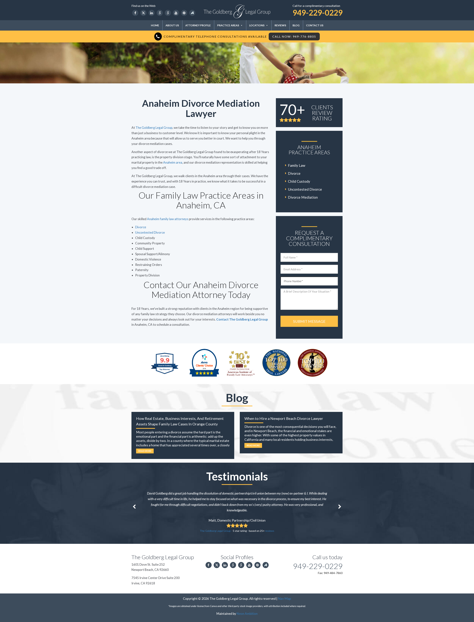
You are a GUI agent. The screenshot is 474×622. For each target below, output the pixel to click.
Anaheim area (172, 162)
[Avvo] (192, 13)
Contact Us (314, 25)
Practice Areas (228, 25)
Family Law (296, 165)
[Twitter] (143, 13)
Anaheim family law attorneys (167, 219)
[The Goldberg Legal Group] (237, 11)
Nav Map (284, 598)
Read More (144, 451)
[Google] (160, 13)
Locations (256, 25)
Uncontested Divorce (150, 232)
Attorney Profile (198, 25)
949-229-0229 (318, 12)
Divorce (140, 227)
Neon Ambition (247, 614)
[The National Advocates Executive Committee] (312, 362)
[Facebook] (135, 13)
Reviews (280, 25)
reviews (269, 530)
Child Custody (299, 181)
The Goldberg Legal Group (154, 128)
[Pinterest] (184, 13)
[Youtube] (176, 13)
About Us (172, 25)
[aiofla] (240, 362)
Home (155, 25)
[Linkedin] (151, 13)
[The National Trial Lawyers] (276, 362)
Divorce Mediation (303, 197)
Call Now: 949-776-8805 (294, 36)
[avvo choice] (204, 362)
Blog (296, 25)
